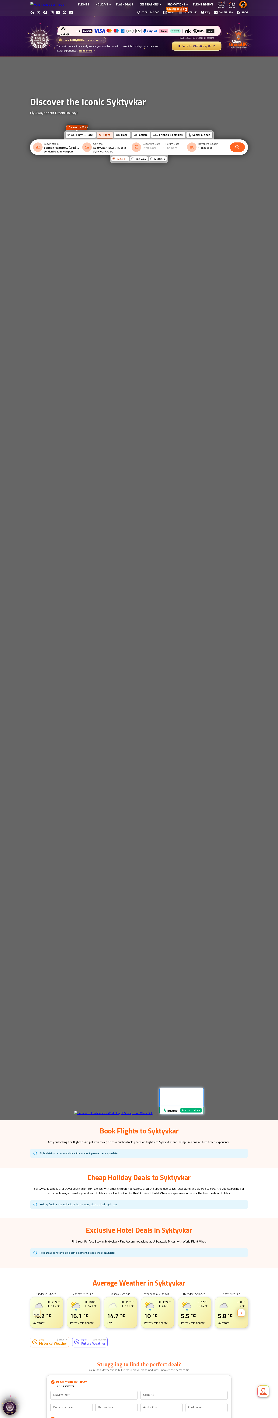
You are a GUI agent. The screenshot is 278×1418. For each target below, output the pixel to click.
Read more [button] (42, 1364)
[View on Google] (38, 1328)
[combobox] (61, 147)
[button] (30, 1371)
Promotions (176, 4)
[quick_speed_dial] (263, 1391)
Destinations (149, 4)
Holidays (102, 4)
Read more (85, 50)
